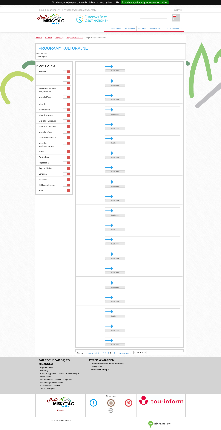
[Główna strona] (50, 19)
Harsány (44, 370)
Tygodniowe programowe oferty (80, 10)
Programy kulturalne (75, 38)
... (101, 353)
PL (174, 19)
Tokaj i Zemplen (47, 388)
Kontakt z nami (54, 10)
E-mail (60, 410)
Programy (129, 29)
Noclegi (142, 29)
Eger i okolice (46, 367)
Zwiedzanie (115, 29)
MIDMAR (48, 38)
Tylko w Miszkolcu (172, 29)
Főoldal (39, 38)
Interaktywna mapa (100, 369)
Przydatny (154, 29)
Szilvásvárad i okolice (50, 385)
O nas (41, 10)
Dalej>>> (115, 71)
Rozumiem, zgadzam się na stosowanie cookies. (145, 2)
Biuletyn (178, 10)
